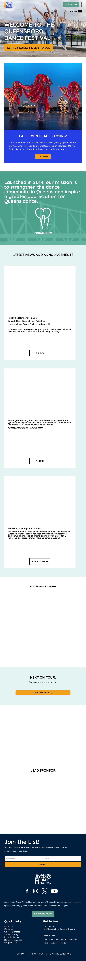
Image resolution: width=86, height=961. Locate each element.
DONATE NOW (71, 4)
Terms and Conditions (60, 954)
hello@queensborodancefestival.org (59, 929)
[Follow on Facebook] (28, 891)
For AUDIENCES (40, 561)
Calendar (43, 156)
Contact (21, 954)
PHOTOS (40, 461)
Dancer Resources (13, 940)
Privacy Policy (37, 954)
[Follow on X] (45, 891)
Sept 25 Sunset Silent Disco (28, 47)
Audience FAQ (11, 934)
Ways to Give (10, 942)
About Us (8, 926)
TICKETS (40, 353)
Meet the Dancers (12, 937)
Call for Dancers (12, 931)
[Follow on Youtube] (55, 891)
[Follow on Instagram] (36, 891)
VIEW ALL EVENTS (43, 692)
